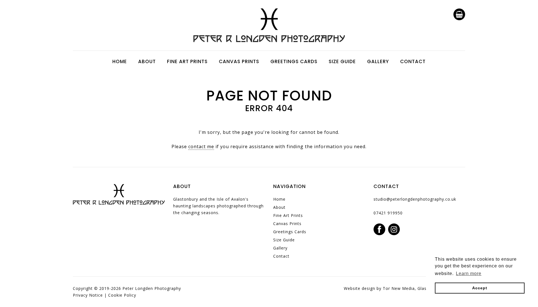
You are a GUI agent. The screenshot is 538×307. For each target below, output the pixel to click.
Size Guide (342, 61)
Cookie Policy (122, 295)
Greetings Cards (293, 61)
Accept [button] (479, 288)
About (147, 61)
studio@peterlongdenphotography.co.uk (415, 199)
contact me (201, 146)
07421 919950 (388, 213)
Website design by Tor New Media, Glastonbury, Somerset (404, 288)
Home (119, 61)
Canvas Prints (239, 61)
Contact (413, 61)
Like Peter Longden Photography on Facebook (379, 229)
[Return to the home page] (269, 40)
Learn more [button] (468, 273)
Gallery (378, 61)
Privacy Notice (88, 295)
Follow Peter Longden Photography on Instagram (394, 229)
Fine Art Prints (187, 61)
